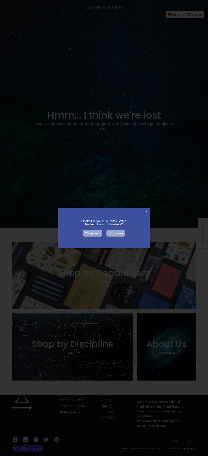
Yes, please (92, 233)
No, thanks (116, 233)
